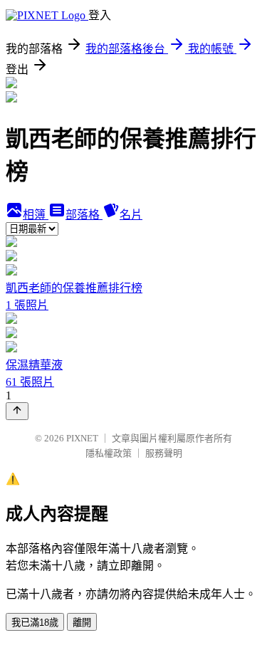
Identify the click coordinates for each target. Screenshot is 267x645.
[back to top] (17, 411)
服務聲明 (163, 453)
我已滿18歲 (34, 622)
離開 (82, 622)
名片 (131, 215)
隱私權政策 (108, 453)
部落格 (84, 215)
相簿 (35, 215)
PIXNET (82, 438)
